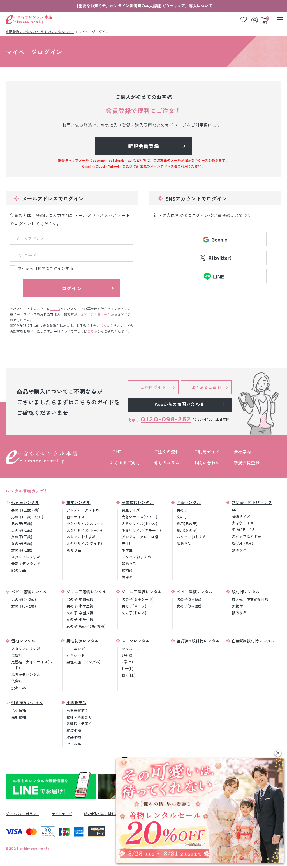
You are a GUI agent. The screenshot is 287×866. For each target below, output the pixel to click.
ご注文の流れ (167, 452)
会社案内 (242, 452)
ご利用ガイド (207, 452)
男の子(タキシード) (138, 599)
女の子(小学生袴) (80, 619)
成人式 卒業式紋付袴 (250, 599)
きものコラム (167, 463)
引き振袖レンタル (27, 702)
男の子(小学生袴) (80, 606)
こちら (55, 308)
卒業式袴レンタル (138, 502)
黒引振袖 (18, 717)
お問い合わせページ (95, 314)
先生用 (127, 543)
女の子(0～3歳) (189, 606)
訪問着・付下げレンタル (252, 505)
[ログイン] (255, 19)
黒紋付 (237, 606)
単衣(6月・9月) (244, 529)
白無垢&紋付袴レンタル (253, 640)
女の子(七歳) (21, 550)
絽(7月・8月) (242, 543)
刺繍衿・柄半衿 (79, 723)
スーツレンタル (136, 640)
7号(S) (127, 655)
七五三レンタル (25, 502)
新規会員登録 (247, 463)
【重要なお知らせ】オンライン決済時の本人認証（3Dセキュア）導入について (143, 5)
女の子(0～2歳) (23, 606)
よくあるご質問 (125, 463)
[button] (277, 753)
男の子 (182, 510)
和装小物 (73, 730)
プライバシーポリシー (22, 813)
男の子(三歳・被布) (27, 516)
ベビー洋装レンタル (195, 591)
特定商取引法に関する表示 (104, 813)
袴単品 (127, 576)
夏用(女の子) (187, 530)
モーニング (75, 648)
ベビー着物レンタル (29, 591)
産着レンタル (189, 502)
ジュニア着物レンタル (86, 591)
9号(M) (127, 662)
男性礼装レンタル (82, 640)
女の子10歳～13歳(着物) (85, 626)
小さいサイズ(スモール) (86, 523)
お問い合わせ (207, 463)
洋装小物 (73, 737)
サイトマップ (62, 813)
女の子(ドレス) (134, 612)
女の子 (182, 516)
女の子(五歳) (21, 543)
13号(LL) (128, 675)
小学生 (127, 550)
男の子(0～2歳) (23, 599)
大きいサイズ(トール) (84, 530)
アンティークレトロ (82, 510)
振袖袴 (127, 570)
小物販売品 (76, 702)
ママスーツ (131, 648)
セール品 (73, 743)
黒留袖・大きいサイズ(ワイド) (32, 664)
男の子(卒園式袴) (80, 599)
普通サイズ (75, 516)
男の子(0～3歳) (189, 599)
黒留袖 (16, 655)
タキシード (75, 655)
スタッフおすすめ (25, 557)
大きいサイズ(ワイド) (84, 543)
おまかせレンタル (25, 674)
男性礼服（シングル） (84, 662)
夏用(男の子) (187, 523)
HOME (115, 452)
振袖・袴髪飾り (79, 717)
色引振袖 (18, 710)
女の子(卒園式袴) (80, 612)
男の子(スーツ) (134, 606)
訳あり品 (18, 570)
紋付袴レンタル (246, 591)
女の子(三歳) (21, 536)
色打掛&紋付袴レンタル (198, 640)
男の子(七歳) (21, 530)
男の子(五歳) (21, 523)
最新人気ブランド (25, 563)
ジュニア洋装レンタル (142, 591)
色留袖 (16, 681)
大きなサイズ (243, 523)
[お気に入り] (243, 19)
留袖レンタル (23, 640)
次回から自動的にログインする (45, 268)
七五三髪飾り (77, 710)
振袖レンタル (78, 502)
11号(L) (127, 668)
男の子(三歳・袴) (25, 510)
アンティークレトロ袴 (140, 536)
